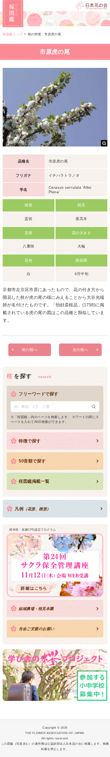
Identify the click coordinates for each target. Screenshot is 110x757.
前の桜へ (29, 349)
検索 (94, 406)
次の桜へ (80, 349)
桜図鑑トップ (13, 34)
